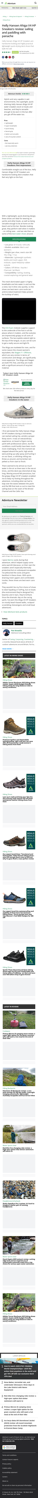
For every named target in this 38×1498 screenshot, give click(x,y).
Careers (4, 1477)
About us (5, 1481)
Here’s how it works (18, 64)
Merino (10, 560)
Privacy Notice (27, 518)
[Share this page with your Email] (13, 57)
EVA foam (9, 328)
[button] (2, 3)
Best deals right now (19, 8)
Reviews (15, 52)
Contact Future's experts (10, 1459)
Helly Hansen (8, 623)
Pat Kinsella (25, 51)
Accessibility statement (9, 1472)
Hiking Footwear (29, 16)
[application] (19, 310)
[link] (7, 382)
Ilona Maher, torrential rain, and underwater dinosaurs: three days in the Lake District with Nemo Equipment (19, 1386)
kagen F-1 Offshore (23, 352)
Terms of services (25, 516)
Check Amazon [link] (27, 383)
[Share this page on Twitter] (6, 57)
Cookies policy (6, 1468)
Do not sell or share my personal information (17, 1485)
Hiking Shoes (6, 20)
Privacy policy (6, 1464)
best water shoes (19, 234)
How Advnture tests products (15, 612)
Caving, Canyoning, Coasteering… (22, 639)
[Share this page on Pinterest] (10, 57)
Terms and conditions (9, 1455)
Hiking (4, 16)
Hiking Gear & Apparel (15, 16)
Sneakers (18, 623)
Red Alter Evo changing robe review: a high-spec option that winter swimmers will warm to (20, 1398)
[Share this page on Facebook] (3, 57)
